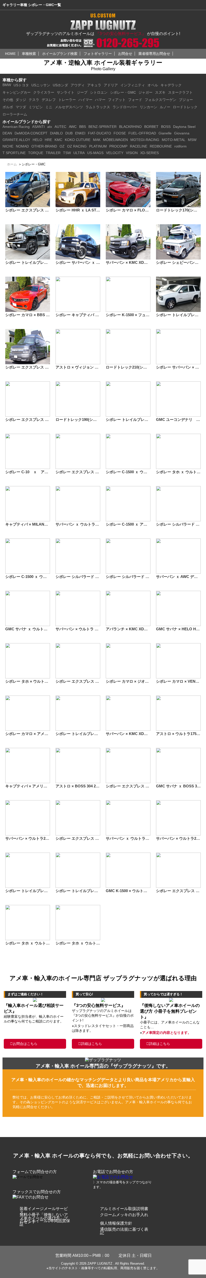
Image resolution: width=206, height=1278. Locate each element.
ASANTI (38, 127)
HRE (48, 140)
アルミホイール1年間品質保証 (45, 1222)
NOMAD (22, 146)
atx (49, 127)
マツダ (21, 107)
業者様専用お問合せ (154, 54)
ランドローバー (125, 107)
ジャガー (145, 92)
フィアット (117, 100)
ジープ (82, 92)
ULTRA (79, 153)
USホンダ (60, 85)
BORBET (151, 127)
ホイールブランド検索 (59, 54)
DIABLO (56, 133)
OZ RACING (77, 146)
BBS (82, 127)
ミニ (48, 107)
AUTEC (60, 127)
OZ (62, 146)
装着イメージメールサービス (44, 1210)
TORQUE (35, 153)
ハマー (100, 100)
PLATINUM (98, 146)
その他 (8, 100)
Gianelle (165, 133)
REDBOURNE (161, 146)
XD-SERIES (149, 153)
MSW (192, 140)
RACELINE (138, 146)
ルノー (165, 107)
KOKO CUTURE (77, 140)
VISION (132, 153)
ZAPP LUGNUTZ (99, 1263)
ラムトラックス (97, 107)
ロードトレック (185, 107)
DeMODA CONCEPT (31, 133)
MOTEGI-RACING (144, 140)
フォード (135, 100)
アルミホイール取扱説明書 (124, 1209)
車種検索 (29, 54)
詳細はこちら (91, 1044)
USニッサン (40, 85)
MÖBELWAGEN (115, 140)
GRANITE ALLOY (16, 140)
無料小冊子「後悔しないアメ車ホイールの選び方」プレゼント (44, 1218)
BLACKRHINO (130, 127)
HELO (37, 140)
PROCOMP (118, 146)
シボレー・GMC (123, 92)
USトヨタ (21, 85)
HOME (10, 54)
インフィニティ (132, 85)
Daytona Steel (184, 127)
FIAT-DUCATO (99, 133)
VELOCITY (114, 153)
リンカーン (148, 107)
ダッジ (21, 100)
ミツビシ (36, 107)
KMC (58, 140)
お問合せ (125, 54)
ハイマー (85, 100)
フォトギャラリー (98, 54)
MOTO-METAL (173, 140)
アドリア (111, 85)
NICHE (8, 146)
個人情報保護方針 (116, 1223)
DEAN (7, 133)
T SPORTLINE (14, 153)
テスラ (34, 100)
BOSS (166, 127)
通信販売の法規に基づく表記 (124, 1231)
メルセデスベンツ (69, 107)
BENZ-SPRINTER (102, 127)
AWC (73, 127)
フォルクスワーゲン (160, 100)
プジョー (186, 100)
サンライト (65, 92)
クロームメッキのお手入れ (124, 1215)
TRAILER (53, 153)
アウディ (78, 85)
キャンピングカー (17, 92)
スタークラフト (180, 92)
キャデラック (171, 85)
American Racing (16, 127)
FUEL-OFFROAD (142, 133)
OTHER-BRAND (44, 146)
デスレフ (49, 100)
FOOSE (120, 133)
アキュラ (94, 85)
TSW (67, 153)
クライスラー (43, 92)
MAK (96, 140)
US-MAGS (95, 153)
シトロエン (99, 92)
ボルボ (8, 107)
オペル (152, 85)
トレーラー (67, 100)
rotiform (180, 146)
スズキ (160, 92)
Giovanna (181, 133)
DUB (69, 133)
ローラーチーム (15, 114)
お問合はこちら (25, 1044)
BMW (7, 85)
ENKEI (80, 133)
